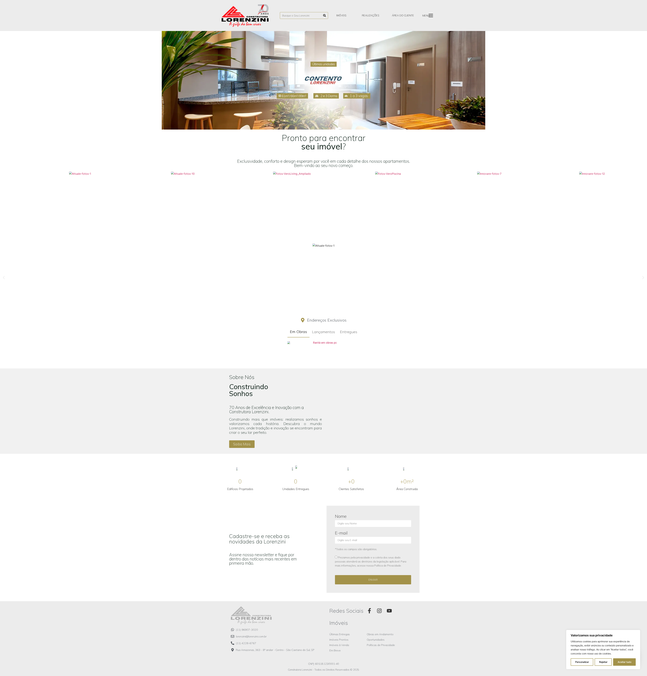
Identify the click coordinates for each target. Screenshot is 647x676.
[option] (323, 80)
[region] (603, 649)
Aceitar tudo (624, 662)
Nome (341, 516)
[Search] (324, 15)
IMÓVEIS (341, 15)
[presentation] (5, 204)
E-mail (341, 533)
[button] (313, 125)
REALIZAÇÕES (370, 15)
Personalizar (582, 662)
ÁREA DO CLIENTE (403, 15)
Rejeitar (603, 662)
